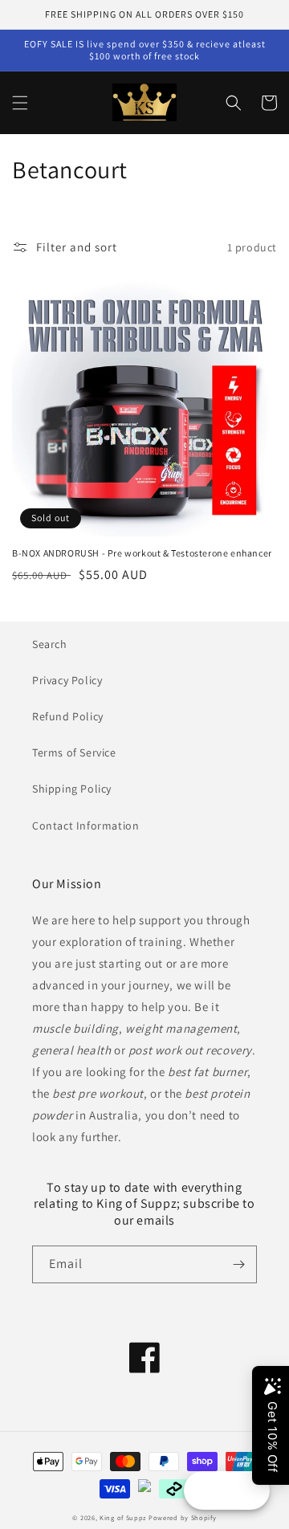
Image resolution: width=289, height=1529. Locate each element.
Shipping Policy (72, 788)
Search (49, 644)
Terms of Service (74, 752)
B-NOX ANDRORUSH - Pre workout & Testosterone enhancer (142, 553)
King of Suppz (123, 1517)
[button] (20, 102)
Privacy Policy (67, 680)
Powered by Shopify (183, 1517)
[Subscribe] (238, 1264)
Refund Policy (68, 716)
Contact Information (85, 825)
